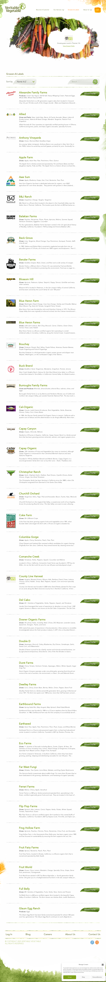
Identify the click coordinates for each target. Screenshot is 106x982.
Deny (83, 977)
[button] (103, 965)
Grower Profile (89, 94)
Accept (70, 977)
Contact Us (94, 934)
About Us (70, 934)
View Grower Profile (69, 46)
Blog (28, 934)
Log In (9, 934)
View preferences (97, 977)
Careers (48, 934)
